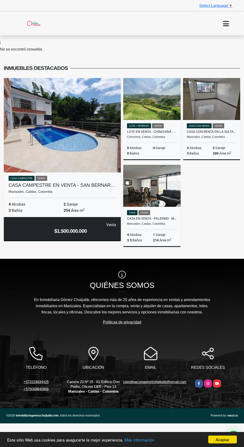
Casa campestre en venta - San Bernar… (62, 185)
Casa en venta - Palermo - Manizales (152, 218)
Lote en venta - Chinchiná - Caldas (152, 132)
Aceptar (222, 439)
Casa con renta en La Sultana (212, 132)
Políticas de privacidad (122, 322)
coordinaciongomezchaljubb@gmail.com (154, 382)
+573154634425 (36, 382)
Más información (139, 440)
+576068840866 (36, 389)
